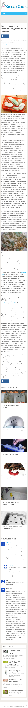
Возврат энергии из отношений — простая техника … (15, 652)
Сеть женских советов (9, 706)
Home (2, 17)
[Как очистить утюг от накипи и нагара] (14, 396)
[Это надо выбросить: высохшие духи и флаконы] (14, 518)
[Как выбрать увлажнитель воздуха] (14, 421)
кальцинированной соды (8, 302)
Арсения (8, 542)
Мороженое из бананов (16, 690)
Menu (3, 13)
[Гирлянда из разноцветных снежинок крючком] (14, 493)
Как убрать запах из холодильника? (15, 671)
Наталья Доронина (6, 45)
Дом (6, 17)
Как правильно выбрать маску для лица (16, 680)
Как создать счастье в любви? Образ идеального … (15, 662)
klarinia (11, 565)
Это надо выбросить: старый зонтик (14, 478)
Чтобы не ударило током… (11, 454)
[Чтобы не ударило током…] (14, 445)
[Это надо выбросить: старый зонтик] (14, 469)
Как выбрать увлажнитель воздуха (13, 430)
